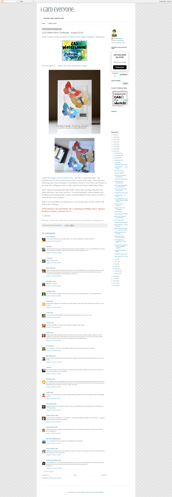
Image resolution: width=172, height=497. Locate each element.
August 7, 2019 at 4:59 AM (53, 433)
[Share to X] (69, 225)
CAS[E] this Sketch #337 (121, 164)
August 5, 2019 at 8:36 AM (53, 340)
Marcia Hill (49, 268)
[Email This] (66, 225)
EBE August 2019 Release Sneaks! (119, 236)
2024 (114, 139)
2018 (114, 276)
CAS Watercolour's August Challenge (80, 37)
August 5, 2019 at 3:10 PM (53, 373)
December (118, 153)
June (116, 261)
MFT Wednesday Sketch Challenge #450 (121, 186)
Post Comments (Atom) (55, 478)
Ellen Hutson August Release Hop (119, 217)
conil (47, 258)
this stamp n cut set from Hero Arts (60, 178)
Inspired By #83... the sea (121, 256)
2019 (114, 151)
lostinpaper (49, 281)
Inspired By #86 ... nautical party (119, 182)
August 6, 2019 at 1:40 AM (53, 410)
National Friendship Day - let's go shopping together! (121, 246)
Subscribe (120, 67)
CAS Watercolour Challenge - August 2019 (120, 241)
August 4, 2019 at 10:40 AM (53, 241)
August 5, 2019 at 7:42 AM (53, 307)
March (116, 268)
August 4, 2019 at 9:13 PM (53, 296)
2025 (114, 137)
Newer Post (45, 475)
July (116, 259)
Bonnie (48, 332)
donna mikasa (50, 427)
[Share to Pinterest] (73, 225)
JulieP (48, 312)
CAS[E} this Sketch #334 (121, 222)
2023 (114, 142)
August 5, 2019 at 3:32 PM (53, 387)
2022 (114, 144)
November (118, 155)
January (117, 273)
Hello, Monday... (118, 211)
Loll (47, 246)
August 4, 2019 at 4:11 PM (53, 286)
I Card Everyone (57, 9)
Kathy (48, 301)
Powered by (115, 74)
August (117, 162)
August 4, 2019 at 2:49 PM (53, 276)
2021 (114, 146)
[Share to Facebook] (71, 225)
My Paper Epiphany (51, 438)
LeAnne (48, 346)
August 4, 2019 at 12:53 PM (53, 252)
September (118, 160)
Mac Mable (49, 356)
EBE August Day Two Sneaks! (120, 233)
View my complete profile (118, 42)
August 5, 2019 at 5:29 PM (53, 398)
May (116, 264)
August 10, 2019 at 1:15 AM (53, 468)
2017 (114, 278)
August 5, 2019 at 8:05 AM (53, 317)
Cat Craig (49, 236)
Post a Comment (48, 471)
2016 (114, 281)
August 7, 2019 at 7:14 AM (53, 443)
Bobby (48, 392)
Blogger (101, 492)
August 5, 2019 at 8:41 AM (53, 350)
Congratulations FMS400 (121, 214)
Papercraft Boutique (52, 460)
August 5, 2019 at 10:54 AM (53, 362)
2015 (114, 283)
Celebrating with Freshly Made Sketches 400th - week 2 (121, 200)
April (116, 266)
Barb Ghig (49, 379)
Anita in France (50, 415)
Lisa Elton (49, 291)
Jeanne (48, 322)
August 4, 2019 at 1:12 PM (53, 262)
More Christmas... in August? (119, 204)
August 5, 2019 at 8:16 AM (53, 327)
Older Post (104, 475)
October (117, 158)
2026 (114, 135)
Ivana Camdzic (50, 448)
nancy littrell (49, 404)
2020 (114, 149)
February (117, 271)
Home (43, 23)
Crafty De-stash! (52, 23)
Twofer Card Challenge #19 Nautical (120, 189)
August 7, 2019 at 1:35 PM (53, 455)
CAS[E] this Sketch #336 (121, 179)
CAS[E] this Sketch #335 (121, 192)
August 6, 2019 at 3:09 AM (53, 422)
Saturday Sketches (119, 173)
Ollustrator (89, 492)
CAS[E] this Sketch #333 (121, 254)
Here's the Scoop (119, 170)
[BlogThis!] (67, 225)
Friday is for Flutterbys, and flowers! (120, 176)
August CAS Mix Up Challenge (119, 208)
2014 (114, 285)
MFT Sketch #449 (119, 220)
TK (47, 367)
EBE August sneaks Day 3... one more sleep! (120, 229)
